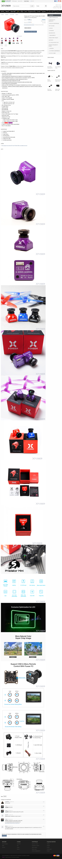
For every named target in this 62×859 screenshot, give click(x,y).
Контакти (43, 11)
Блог (26, 11)
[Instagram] (58, 1)
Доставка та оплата (32, 11)
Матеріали (52, 48)
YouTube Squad (49, 849)
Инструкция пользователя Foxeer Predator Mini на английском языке (14, 145)
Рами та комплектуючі (54, 17)
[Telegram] (56, 1)
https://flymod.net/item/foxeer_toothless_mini (12, 823)
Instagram (48, 845)
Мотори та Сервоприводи (54, 23)
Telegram (48, 843)
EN (33, 1)
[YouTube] (60, 1)
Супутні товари (53, 53)
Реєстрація (4, 835)
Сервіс (22, 11)
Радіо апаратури (52, 35)
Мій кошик (15, 1)
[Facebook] (55, 1)
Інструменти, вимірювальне (55, 50)
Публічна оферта (34, 847)
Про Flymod (19, 843)
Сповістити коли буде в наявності (30, 31)
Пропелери (52, 30)
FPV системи (52, 25)
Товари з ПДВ (13, 11)
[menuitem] (2, 11)
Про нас (38, 11)
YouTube (48, 847)
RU (32, 1)
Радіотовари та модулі (54, 37)
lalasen (6, 826)
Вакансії (18, 849)
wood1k (6, 814)
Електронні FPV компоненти (52, 20)
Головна (2, 11)
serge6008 (7, 801)
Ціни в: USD (20, 1)
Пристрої (51, 40)
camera (5, 796)
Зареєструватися (7, 1)
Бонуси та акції (34, 849)
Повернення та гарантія (35, 845)
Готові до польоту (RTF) (54, 42)
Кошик (38, 6)
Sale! (18, 11)
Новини (18, 847)
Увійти (3, 1)
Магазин (7, 11)
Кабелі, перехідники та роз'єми (53, 45)
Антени (51, 28)
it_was (6, 806)
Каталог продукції (5, 843)
